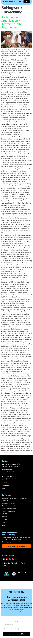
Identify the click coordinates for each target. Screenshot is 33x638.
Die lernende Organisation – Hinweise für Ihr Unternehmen (11, 22)
